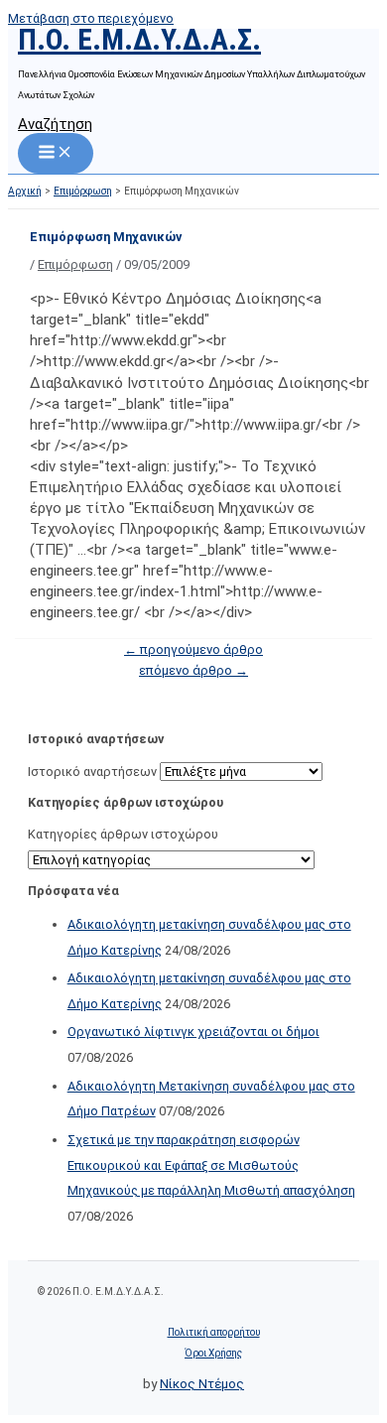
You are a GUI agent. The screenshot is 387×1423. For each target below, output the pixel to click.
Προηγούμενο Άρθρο (193, 649)
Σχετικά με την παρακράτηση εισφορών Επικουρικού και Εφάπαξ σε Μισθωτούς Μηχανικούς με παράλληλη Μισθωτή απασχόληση (211, 1165)
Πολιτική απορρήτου (214, 1332)
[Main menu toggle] (55, 153)
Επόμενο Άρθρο (193, 670)
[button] (55, 124)
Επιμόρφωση (75, 264)
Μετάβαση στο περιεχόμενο (91, 18)
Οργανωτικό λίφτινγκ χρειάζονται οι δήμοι (193, 1031)
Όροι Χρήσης (213, 1353)
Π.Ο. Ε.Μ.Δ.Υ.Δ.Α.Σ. (139, 39)
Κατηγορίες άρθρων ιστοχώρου (123, 834)
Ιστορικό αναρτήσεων (92, 771)
